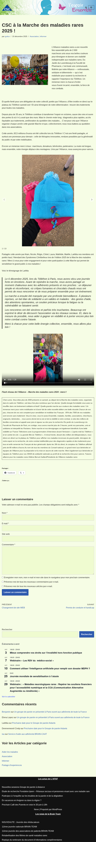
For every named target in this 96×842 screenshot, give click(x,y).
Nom (4, 513)
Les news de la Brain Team (48, 814)
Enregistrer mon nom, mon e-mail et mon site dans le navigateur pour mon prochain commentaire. (47, 577)
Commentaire (8, 545)
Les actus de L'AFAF (48, 779)
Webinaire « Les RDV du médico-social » (32, 660)
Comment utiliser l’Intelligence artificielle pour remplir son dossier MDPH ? (50, 668)
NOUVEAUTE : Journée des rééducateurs (20, 822)
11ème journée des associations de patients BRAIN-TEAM (28, 831)
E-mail (5, 523)
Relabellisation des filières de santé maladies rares (24, 835)
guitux (7, 36)
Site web (6, 534)
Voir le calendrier (8, 696)
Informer (43, 36)
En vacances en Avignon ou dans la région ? (21, 800)
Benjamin (6, 712)
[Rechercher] (86, 7)
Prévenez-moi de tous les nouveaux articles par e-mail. (28, 586)
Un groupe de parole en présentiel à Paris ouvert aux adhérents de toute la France (50, 712)
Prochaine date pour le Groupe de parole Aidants (33, 723)
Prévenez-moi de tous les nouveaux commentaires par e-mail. (31, 582)
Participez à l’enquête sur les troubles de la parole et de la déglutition (32, 796)
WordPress (57, 809)
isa (3, 734)
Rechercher (7, 629)
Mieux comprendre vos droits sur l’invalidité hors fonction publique (46, 652)
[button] (92, 199)
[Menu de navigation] (91, 7)
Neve (36, 809)
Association (34, 36)
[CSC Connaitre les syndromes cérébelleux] (8, 7)
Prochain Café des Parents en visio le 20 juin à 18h (24, 805)
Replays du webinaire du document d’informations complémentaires (32, 840)
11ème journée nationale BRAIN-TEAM (19, 827)
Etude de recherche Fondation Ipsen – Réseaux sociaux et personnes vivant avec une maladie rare (46, 791)
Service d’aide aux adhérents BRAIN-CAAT (27, 734)
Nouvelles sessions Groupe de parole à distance (23, 787)
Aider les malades (10, 752)
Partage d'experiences (12, 765)
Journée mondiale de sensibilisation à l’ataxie (34, 676)
